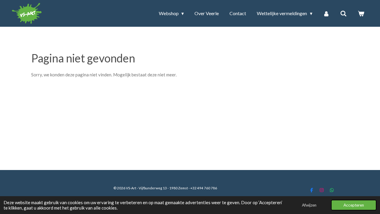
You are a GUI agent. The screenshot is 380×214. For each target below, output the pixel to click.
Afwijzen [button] (309, 205)
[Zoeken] (343, 13)
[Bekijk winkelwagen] (361, 13)
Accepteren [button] (353, 205)
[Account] (326, 13)
